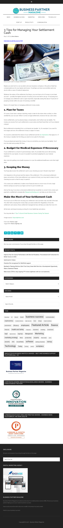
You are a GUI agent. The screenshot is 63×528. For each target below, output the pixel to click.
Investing (43, 329)
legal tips (17, 223)
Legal (16, 221)
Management (29, 334)
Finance (12, 221)
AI (11, 317)
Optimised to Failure (10, 260)
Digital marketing (47, 321)
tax (21, 223)
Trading (20, 346)
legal (6, 334)
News (21, 337)
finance (13, 223)
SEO (13, 342)
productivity (28, 337)
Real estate (44, 337)
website (32, 346)
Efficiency (16, 325)
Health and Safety (18, 329)
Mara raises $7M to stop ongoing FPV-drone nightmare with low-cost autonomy (27, 271)
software (29, 341)
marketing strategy (11, 338)
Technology (10, 346)
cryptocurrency (9, 321)
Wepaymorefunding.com (32, 192)
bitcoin (16, 317)
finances (7, 329)
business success (34, 316)
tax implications (44, 135)
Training (26, 346)
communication (50, 317)
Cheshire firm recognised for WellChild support (17, 263)
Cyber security (28, 321)
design (40, 321)
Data (35, 321)
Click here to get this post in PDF (13, 41)
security (7, 342)
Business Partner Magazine (31, 10)
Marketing (39, 333)
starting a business (40, 341)
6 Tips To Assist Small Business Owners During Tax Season (31, 213)
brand (21, 317)
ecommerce (8, 325)
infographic (28, 329)
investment (50, 329)
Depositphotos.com (18, 217)
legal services (13, 333)
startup (49, 342)
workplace (40, 346)
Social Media (20, 342)
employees (25, 325)
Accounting (7, 317)
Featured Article (40, 325)
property (36, 337)
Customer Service (19, 321)
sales (50, 337)
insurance (35, 329)
